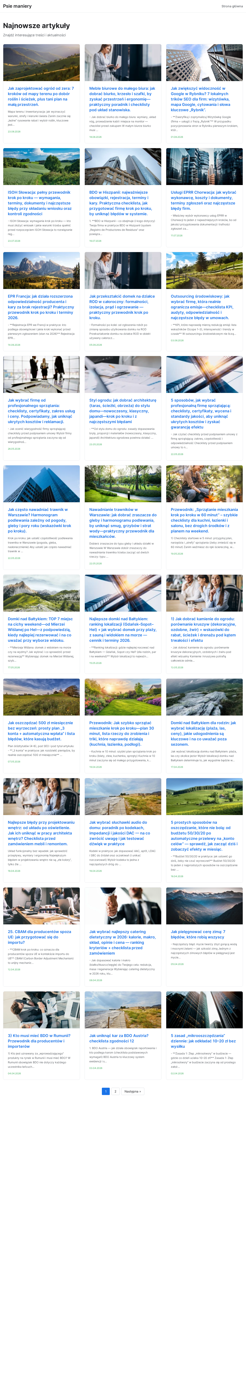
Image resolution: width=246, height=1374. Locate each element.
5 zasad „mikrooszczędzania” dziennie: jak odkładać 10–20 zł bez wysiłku (203, 1041)
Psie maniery (17, 6)
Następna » (133, 1091)
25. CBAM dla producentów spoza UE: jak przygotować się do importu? (39, 937)
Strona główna (232, 6)
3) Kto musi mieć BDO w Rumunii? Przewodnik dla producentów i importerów (39, 1041)
